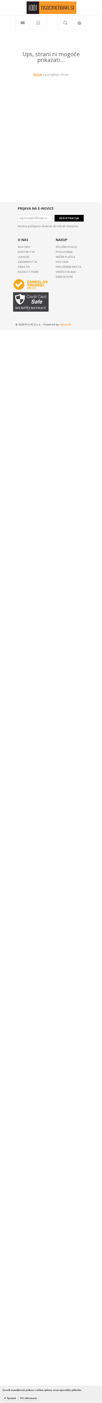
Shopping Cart (79, 23)
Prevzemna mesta (68, 267)
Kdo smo (24, 247)
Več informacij (28, 1398)
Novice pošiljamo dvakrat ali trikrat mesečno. (48, 226)
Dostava (62, 262)
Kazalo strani (28, 271)
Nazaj (37, 75)
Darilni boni (64, 276)
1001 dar (51, 7)
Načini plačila (65, 257)
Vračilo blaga (66, 271)
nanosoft (65, 324)
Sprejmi (11, 1398)
